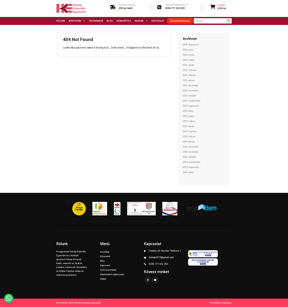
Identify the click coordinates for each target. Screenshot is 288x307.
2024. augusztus (191, 167)
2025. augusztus (191, 106)
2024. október (189, 157)
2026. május (189, 60)
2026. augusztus (191, 44)
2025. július (188, 111)
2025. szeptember (191, 100)
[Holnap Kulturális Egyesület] (71, 8)
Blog (110, 21)
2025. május (189, 121)
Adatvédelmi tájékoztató (112, 274)
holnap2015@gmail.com (176, 5)
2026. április (188, 65)
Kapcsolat (158, 21)
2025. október (189, 95)
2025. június (188, 116)
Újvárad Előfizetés (181, 21)
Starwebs (227, 302)
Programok (96, 21)
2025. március (189, 131)
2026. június (188, 54)
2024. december (190, 146)
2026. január (189, 80)
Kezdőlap (104, 252)
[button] (8, 298)
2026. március (189, 70)
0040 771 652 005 (175, 8)
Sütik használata (108, 270)
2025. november (190, 90)
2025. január (189, 141)
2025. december (190, 85)
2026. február (189, 75)
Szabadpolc (123, 21)
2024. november (190, 151)
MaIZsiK (139, 21)
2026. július (188, 49)
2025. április (188, 126)
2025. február (189, 136)
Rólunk (60, 21)
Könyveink (75, 21)
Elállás (103, 279)
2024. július (188, 172)
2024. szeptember (191, 162)
